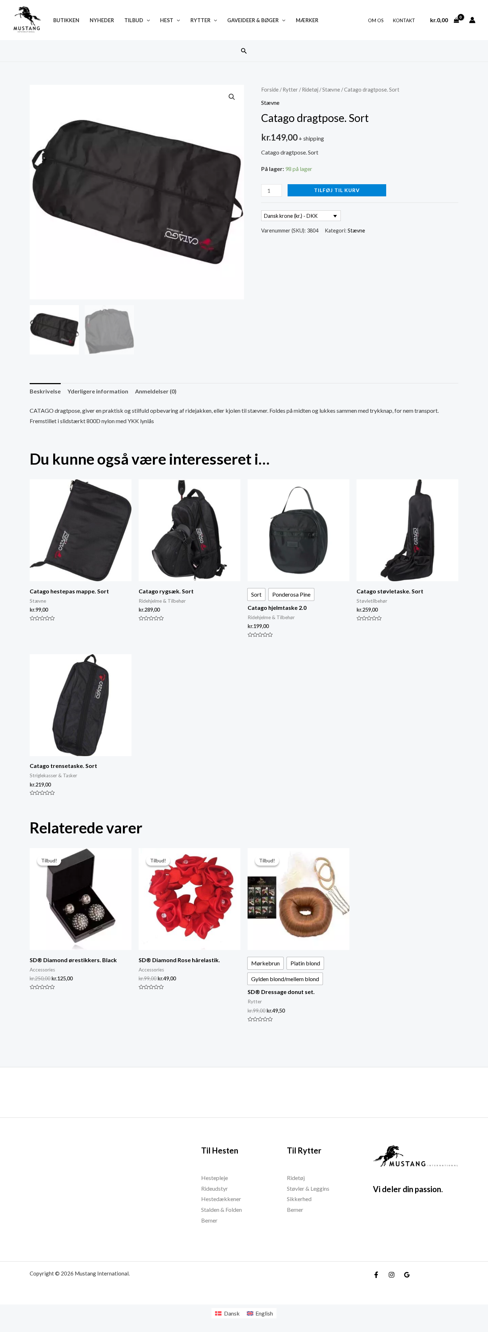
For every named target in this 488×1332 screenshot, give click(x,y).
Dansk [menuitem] (232, 1313)
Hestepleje (214, 1177)
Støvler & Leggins (308, 1188)
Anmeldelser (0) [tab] (155, 391)
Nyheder (102, 20)
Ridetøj (310, 89)
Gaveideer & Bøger (253, 20)
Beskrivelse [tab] (45, 391)
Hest (166, 20)
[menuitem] (227, 1313)
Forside (270, 89)
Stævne (331, 89)
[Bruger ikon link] (472, 20)
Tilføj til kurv (337, 190)
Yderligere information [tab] (98, 391)
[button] (244, 50)
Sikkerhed (299, 1198)
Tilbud (133, 20)
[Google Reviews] (407, 1275)
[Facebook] (376, 1275)
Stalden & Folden (221, 1209)
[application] (146, 20)
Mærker (307, 20)
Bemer (209, 1220)
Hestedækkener (221, 1198)
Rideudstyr (214, 1188)
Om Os (376, 20)
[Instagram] (391, 1275)
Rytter (200, 20)
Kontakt (404, 20)
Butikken (66, 20)
